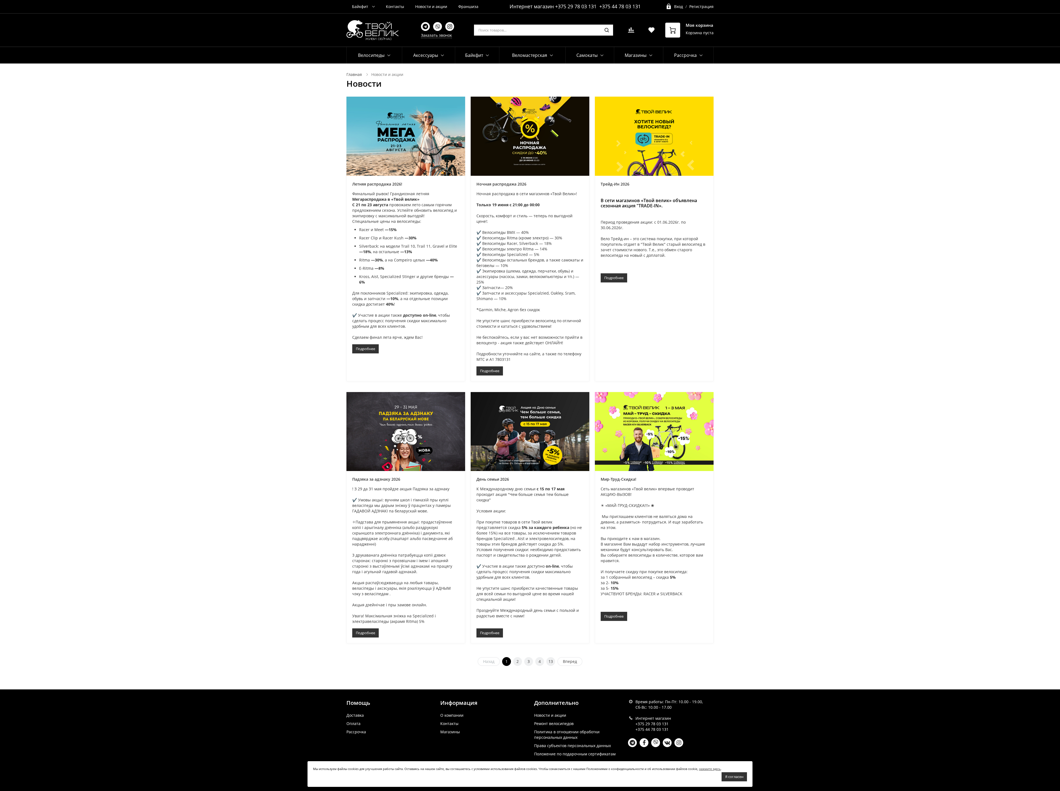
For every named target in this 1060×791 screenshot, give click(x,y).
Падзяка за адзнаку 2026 (376, 479)
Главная (354, 74)
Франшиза (468, 6)
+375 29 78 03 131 (576, 6)
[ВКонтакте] (667, 742)
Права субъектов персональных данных (572, 745)
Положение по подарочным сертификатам (575, 753)
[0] (631, 31)
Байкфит (360, 6)
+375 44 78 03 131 (620, 6)
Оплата (353, 723)
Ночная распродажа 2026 (501, 184)
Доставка (355, 715)
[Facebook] (644, 742)
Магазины (450, 731)
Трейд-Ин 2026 (615, 184)
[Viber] (437, 26)
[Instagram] (449, 26)
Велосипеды (371, 55)
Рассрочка (356, 731)
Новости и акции (431, 6)
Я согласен (734, 776)
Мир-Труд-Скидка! (618, 479)
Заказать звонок (436, 35)
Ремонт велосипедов (554, 723)
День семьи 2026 (492, 479)
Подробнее (365, 348)
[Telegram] (425, 26)
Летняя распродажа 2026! (377, 184)
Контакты (395, 6)
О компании (451, 715)
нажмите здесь (710, 769)
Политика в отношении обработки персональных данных (567, 734)
